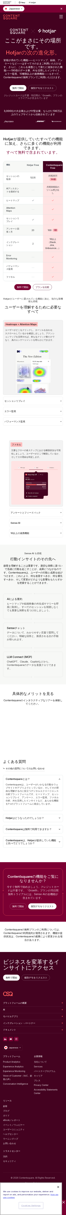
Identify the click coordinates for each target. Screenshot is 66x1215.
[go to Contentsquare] (9, 2)
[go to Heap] (22, 2)
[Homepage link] (8, 994)
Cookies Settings (31, 1205)
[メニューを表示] (61, 17)
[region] (31, 1198)
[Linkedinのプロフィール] (5, 1039)
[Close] (58, 1187)
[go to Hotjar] (32, 2)
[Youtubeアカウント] (11, 1039)
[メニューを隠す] (63, 1202)
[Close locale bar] (61, 8)
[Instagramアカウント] (16, 1039)
